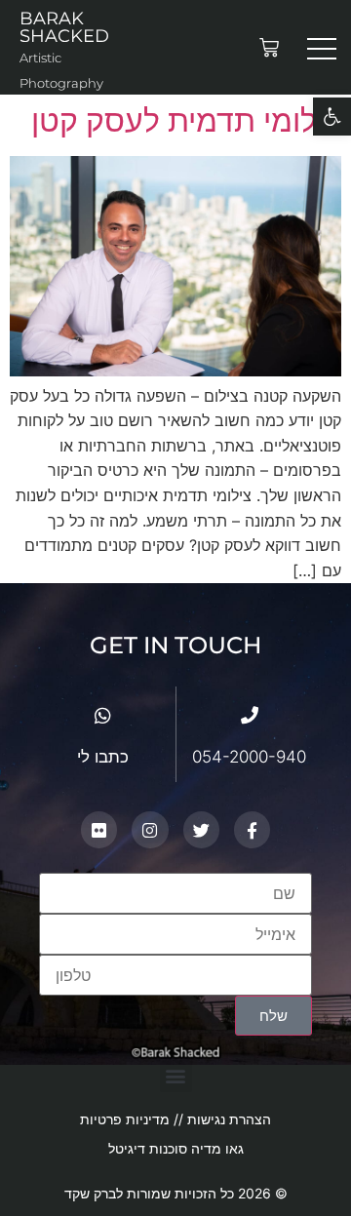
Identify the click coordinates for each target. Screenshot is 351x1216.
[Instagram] (150, 829)
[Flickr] (99, 829)
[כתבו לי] (103, 715)
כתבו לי (103, 756)
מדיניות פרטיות (127, 1119)
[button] (176, 1076)
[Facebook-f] (252, 829)
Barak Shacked (64, 27)
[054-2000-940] (249, 715)
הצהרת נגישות (229, 1119)
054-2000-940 (249, 756)
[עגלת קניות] (269, 47)
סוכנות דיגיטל (147, 1148)
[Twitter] (201, 829)
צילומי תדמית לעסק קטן (186, 120)
